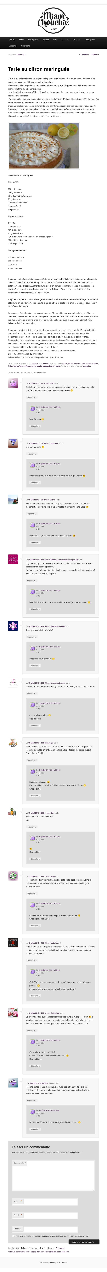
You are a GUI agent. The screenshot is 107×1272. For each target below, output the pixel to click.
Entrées (46, 39)
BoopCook (54, 443)
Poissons (76, 39)
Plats (55, 39)
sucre (58, 366)
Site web (17, 1228)
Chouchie (45, 363)
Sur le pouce (33, 39)
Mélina (52, 499)
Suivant (95, 54)
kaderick (54, 943)
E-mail (18, 1215)
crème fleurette (92, 363)
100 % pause (90, 39)
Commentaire (20, 1163)
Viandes (65, 39)
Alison (52, 383)
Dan (52, 813)
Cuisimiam (55, 1013)
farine (10, 366)
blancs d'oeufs (74, 363)
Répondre (31, 397)
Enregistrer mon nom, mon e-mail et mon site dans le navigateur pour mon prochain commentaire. (52, 1236)
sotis (53, 876)
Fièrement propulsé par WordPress (53, 1262)
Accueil (12, 39)
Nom (18, 1201)
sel (54, 366)
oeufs (33, 366)
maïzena (27, 366)
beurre (64, 363)
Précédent (83, 54)
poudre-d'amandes (44, 366)
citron (83, 363)
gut (52, 743)
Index (21, 39)
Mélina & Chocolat (58, 626)
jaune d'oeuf (18, 366)
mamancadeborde (58, 683)
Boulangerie (25, 45)
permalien (87, 366)
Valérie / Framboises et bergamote (64, 559)
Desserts (12, 45)
